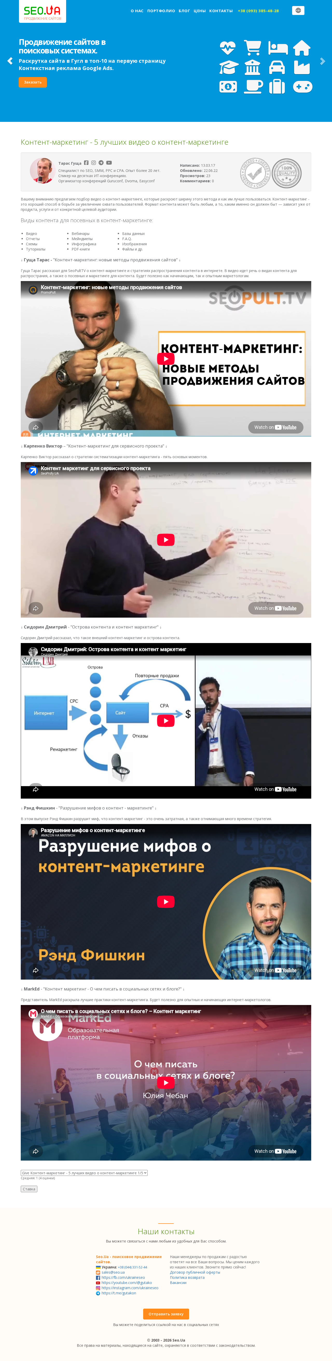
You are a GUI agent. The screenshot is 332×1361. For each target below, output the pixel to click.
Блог (184, 10)
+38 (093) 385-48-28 (258, 10)
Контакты (221, 10)
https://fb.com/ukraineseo (123, 1277)
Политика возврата (187, 1277)
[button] (10, 61)
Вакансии (178, 1282)
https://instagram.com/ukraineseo (130, 1287)
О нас (137, 10)
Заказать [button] (33, 82)
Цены (200, 10)
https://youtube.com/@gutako (127, 1282)
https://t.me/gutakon (119, 1292)
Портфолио (161, 10)
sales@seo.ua (113, 1272)
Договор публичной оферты (195, 1272)
